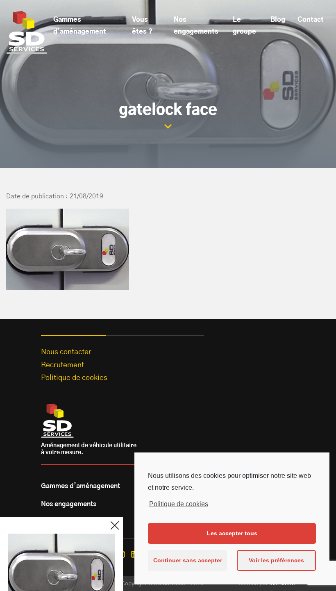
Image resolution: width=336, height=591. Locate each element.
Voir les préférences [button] (276, 560)
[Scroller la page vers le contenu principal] (168, 126)
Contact (310, 19)
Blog (277, 19)
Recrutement (62, 365)
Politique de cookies (178, 503)
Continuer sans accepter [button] (187, 560)
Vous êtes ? (142, 25)
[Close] (115, 525)
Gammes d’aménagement (79, 25)
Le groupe (244, 25)
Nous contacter (66, 352)
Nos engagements (196, 25)
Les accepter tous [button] (232, 533)
